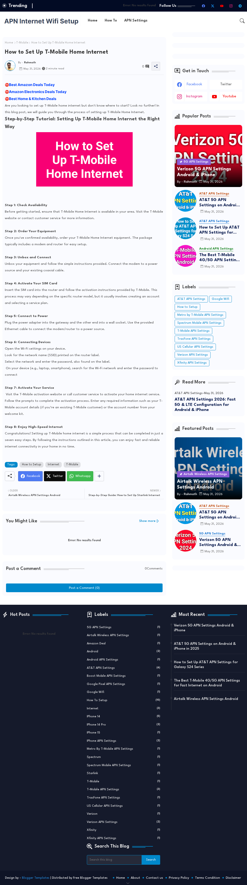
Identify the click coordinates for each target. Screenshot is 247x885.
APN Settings (135, 20)
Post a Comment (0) (84, 588)
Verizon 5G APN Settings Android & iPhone (218, 543)
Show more (147, 521)
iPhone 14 (123, 716)
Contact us (154, 877)
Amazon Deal (123, 643)
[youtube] (221, 5)
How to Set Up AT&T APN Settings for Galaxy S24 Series (219, 230)
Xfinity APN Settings (192, 362)
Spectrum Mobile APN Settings (199, 322)
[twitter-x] (212, 5)
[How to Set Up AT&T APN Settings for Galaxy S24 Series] (185, 228)
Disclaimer (233, 877)
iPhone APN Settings (123, 740)
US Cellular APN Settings (195, 346)
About (135, 877)
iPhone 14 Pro (123, 724)
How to (111, 20)
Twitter (226, 84)
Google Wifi (220, 299)
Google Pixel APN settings (123, 684)
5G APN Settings (123, 627)
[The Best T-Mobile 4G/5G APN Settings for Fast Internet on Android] (185, 256)
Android (123, 651)
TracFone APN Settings (194, 338)
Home (92, 20)
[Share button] (99, 476)
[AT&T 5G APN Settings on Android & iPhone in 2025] (185, 201)
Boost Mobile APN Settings (123, 675)
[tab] (92, 21)
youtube (229, 96)
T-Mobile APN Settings (193, 330)
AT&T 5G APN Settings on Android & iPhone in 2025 (219, 203)
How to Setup (31, 464)
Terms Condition (207, 877)
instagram (194, 96)
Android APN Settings (123, 659)
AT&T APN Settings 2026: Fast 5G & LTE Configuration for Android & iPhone (205, 404)
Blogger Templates (35, 877)
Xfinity (123, 830)
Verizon (123, 813)
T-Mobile (22, 42)
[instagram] (230, 5)
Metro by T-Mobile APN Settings (200, 315)
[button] (242, 21)
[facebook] (203, 5)
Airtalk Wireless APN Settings (123, 635)
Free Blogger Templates (90, 877)
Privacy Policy (179, 877)
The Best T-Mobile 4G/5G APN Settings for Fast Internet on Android (220, 258)
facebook (194, 84)
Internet (53, 464)
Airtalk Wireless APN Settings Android (206, 699)
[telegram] (240, 5)
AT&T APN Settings (191, 299)
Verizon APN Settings (192, 354)
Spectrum (123, 757)
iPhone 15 (123, 732)
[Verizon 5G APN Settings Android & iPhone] (185, 541)
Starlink (123, 773)
